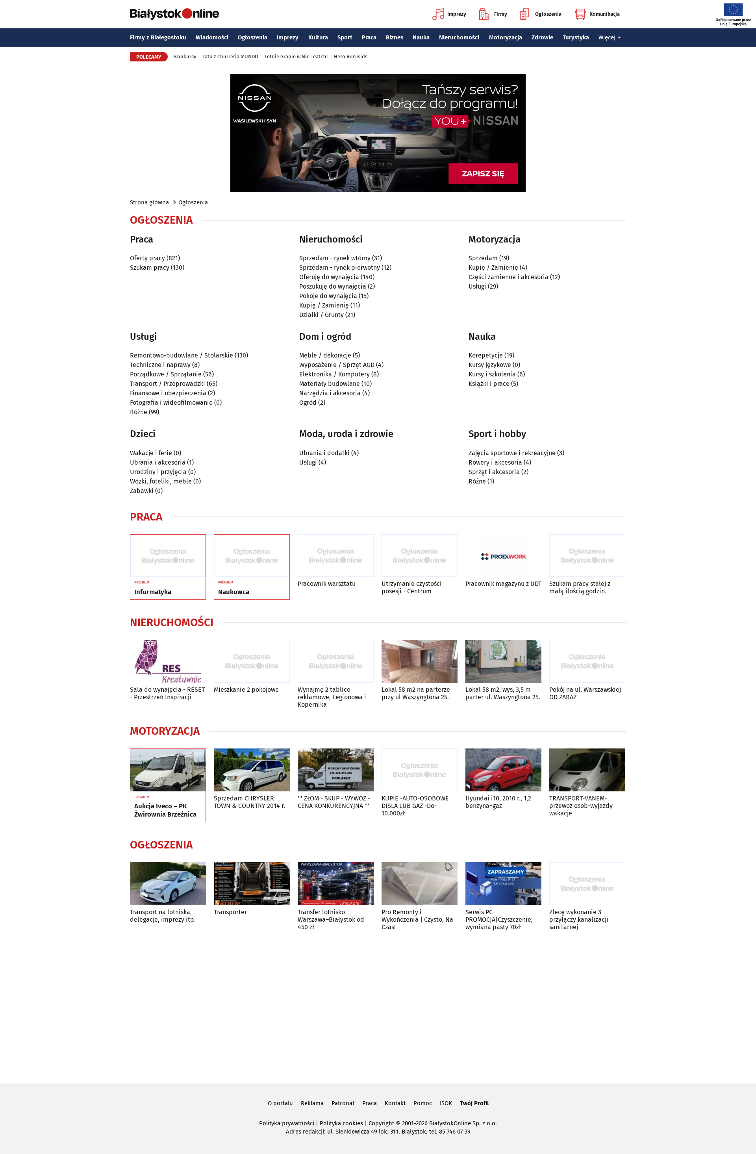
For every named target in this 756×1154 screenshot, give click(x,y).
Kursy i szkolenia (492, 374)
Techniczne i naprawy (160, 365)
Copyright (381, 1123)
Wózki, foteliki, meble (161, 481)
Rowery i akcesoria (495, 462)
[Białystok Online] (174, 14)
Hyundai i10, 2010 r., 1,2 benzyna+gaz (498, 802)
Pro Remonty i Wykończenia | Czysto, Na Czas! (417, 919)
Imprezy (456, 14)
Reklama (312, 1103)
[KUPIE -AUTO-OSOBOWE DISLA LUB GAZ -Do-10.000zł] (420, 769)
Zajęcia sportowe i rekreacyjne (512, 453)
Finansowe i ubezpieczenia (168, 393)
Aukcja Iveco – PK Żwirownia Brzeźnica (165, 810)
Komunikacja (604, 14)
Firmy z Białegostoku (158, 37)
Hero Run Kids (350, 56)
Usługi (477, 286)
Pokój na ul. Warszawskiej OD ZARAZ (585, 693)
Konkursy (185, 56)
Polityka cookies (341, 1123)
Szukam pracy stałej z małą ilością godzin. (579, 587)
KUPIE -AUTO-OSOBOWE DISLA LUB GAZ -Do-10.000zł (415, 806)
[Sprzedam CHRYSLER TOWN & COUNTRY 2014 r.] (252, 769)
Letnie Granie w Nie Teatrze (296, 56)
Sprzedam (483, 258)
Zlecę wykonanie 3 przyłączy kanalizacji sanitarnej (578, 919)
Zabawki (142, 491)
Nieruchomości (459, 37)
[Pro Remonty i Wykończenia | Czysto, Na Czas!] (420, 883)
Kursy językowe (490, 365)
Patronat (343, 1103)
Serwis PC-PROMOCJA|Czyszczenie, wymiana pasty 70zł (499, 919)
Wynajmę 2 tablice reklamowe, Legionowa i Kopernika (332, 697)
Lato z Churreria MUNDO (230, 56)
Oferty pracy (147, 258)
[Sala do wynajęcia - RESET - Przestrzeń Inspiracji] (168, 661)
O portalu (280, 1103)
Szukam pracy (149, 267)
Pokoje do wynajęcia (328, 296)
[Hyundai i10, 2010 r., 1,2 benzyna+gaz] (503, 769)
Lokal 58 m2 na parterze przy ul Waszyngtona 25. (416, 693)
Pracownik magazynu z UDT (503, 583)
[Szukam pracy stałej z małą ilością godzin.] (587, 555)
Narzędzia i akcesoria (330, 393)
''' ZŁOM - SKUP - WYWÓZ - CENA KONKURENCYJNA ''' (334, 802)
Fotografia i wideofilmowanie (171, 402)
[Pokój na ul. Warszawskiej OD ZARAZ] (587, 661)
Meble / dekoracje (325, 355)
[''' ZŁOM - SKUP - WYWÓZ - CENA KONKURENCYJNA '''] (336, 769)
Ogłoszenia (548, 14)
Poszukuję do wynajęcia (332, 286)
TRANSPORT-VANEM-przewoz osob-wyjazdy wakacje (581, 806)
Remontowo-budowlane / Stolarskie (181, 355)
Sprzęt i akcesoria (494, 472)
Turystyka (576, 37)
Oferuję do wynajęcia (329, 277)
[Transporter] (252, 883)
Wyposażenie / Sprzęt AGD (336, 365)
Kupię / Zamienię (324, 305)
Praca (369, 37)
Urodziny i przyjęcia (158, 472)
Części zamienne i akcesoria (508, 277)
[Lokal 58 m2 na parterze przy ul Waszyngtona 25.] (420, 661)
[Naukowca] (251, 556)
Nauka (421, 37)
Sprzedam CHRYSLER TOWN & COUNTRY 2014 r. (249, 802)
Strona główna (149, 202)
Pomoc (422, 1103)
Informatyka (152, 592)
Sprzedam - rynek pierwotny (339, 267)
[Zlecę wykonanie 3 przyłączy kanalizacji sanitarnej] (587, 883)
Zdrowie (542, 37)
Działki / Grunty (321, 315)
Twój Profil (474, 1103)
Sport (344, 37)
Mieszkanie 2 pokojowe (246, 689)
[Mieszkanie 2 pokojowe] (252, 661)
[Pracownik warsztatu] (336, 555)
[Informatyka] (168, 556)
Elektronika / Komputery (334, 374)
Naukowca (233, 592)
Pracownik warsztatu (327, 583)
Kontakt (395, 1103)
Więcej (606, 37)
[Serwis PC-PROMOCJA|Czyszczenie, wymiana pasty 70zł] (503, 883)
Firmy (500, 14)
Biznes (394, 37)
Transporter (230, 912)
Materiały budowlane (329, 383)
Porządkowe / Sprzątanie (166, 374)
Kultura (318, 37)
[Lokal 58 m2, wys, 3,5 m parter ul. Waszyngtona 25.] (503, 661)
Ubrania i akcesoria (157, 462)
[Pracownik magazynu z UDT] (503, 555)
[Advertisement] (378, 1006)
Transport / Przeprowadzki (167, 383)
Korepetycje (486, 355)
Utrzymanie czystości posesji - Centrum (412, 587)
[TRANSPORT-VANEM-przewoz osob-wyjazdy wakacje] (587, 769)
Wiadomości (212, 37)
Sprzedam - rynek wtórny (335, 258)
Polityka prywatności (286, 1123)
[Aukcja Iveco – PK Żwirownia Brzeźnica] (168, 770)
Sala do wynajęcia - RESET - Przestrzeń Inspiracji (167, 693)
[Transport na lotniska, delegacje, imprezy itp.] (168, 883)
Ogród (308, 402)
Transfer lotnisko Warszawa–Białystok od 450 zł (331, 919)
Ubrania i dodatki (324, 453)
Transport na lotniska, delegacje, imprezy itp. (163, 915)
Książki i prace (489, 383)
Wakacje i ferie (151, 453)
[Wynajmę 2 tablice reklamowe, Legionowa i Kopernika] (336, 661)
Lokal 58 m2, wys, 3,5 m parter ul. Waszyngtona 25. (502, 693)
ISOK (446, 1103)
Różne (138, 412)
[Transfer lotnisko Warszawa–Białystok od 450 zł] (336, 883)
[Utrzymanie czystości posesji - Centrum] (420, 555)
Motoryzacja (505, 37)
